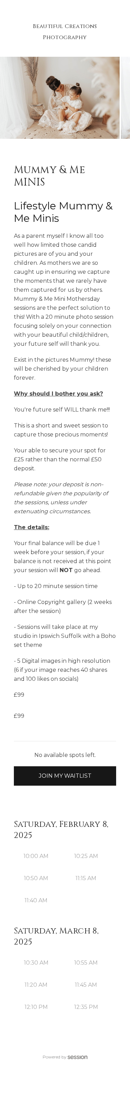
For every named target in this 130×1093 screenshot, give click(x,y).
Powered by (55, 1056)
